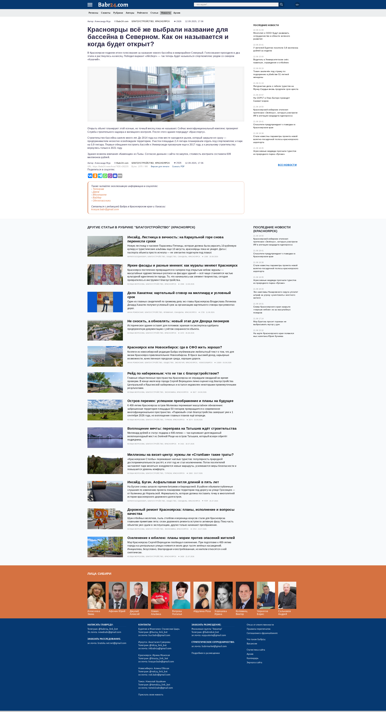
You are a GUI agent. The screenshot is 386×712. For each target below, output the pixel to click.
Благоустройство (143, 21)
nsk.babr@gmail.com (159, 674)
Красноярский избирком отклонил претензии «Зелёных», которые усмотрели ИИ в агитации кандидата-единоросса (275, 112)
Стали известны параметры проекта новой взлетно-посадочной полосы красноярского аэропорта (275, 139)
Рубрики (118, 12)
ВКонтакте (100, 194)
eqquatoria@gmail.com (214, 635)
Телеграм (98, 189)
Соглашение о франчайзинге (262, 633)
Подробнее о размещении (205, 653)
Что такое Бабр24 (256, 639)
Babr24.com (122, 21)
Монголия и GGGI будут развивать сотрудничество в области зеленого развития (271, 36)
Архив (176, 12)
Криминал (168, 312)
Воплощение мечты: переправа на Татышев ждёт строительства (181, 428)
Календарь (252, 658)
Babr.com (113, 5)
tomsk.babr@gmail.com (161, 688)
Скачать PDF (178, 166)
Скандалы (182, 256)
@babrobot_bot (211, 632)
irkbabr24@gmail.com (160, 648)
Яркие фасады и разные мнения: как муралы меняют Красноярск (182, 265)
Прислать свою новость (150, 694)
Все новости (287, 165)
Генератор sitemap (156, 706)
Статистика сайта (256, 650)
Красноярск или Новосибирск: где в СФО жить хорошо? (174, 347)
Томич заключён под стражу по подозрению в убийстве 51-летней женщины (271, 74)
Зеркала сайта (254, 662)
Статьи (154, 12)
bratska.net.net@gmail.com (112, 643)
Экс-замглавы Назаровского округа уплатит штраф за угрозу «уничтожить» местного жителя (275, 295)
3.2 (105, 706)
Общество (171, 256)
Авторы (130, 12)
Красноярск (162, 21)
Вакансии (252, 643)
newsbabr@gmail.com (109, 632)
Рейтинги (142, 12)
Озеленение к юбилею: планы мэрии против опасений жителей (181, 538)
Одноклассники (102, 200)
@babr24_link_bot (108, 629)
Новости (166, 12)
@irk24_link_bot (157, 645)
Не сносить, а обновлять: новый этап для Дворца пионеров (178, 321)
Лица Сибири (99, 573)
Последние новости (266, 25)
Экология (180, 362)
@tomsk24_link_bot (159, 684)
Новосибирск (205, 362)
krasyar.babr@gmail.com (105, 209)
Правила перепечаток (259, 629)
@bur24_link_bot (158, 632)
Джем (96, 192)
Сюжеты (105, 12)
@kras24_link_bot (158, 658)
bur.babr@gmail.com (159, 635)
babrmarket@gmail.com (214, 646)
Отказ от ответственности (260, 625)
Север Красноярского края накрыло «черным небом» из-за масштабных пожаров (272, 309)
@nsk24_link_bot (158, 671)
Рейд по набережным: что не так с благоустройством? (173, 373)
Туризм (168, 420)
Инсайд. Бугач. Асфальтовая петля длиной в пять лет (173, 482)
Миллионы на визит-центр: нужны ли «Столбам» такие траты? (180, 454)
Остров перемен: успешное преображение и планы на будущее (180, 401)
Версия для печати (160, 166)
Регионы (93, 12)
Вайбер (97, 197)
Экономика (170, 392)
